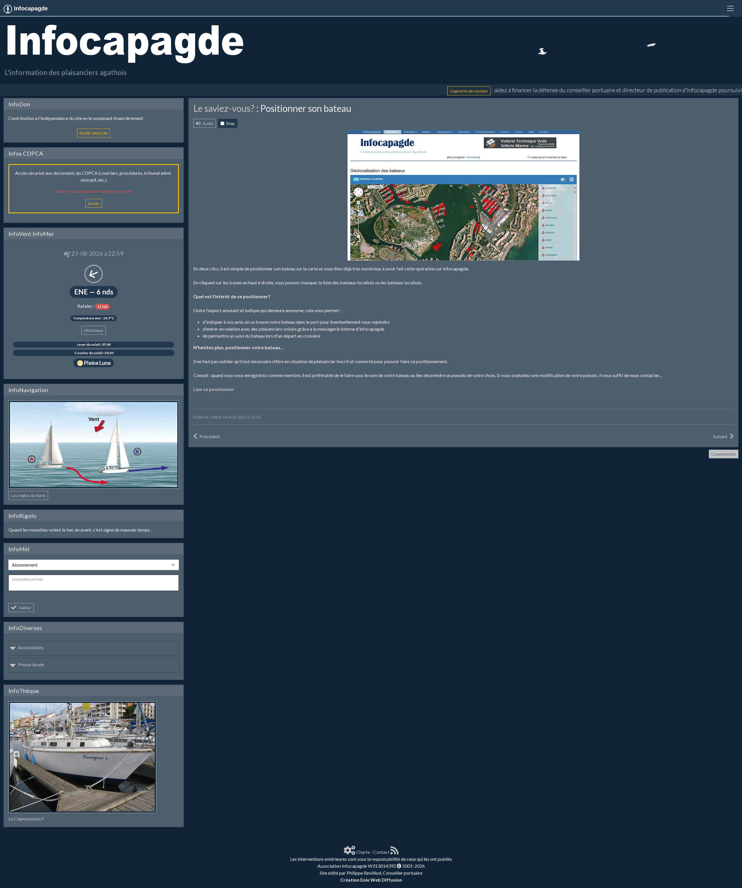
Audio (207, 123)
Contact (381, 852)
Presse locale (31, 664)
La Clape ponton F (26, 818)
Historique (93, 330)
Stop (230, 123)
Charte (363, 852)
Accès (93, 203)
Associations (30, 647)
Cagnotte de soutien (418, 90)
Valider (25, 607)
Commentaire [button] (723, 454)
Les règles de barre (28, 495)
